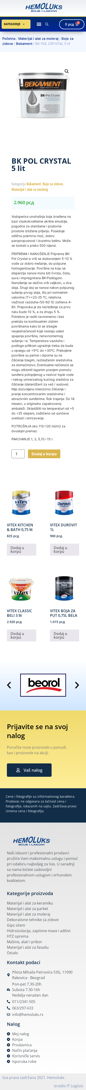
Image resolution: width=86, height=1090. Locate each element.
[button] (39, 24)
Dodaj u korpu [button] (17, 549)
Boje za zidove (53, 183)
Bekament (24, 44)
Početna (8, 39)
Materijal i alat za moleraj (38, 39)
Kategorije (12, 24)
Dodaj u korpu (44, 454)
